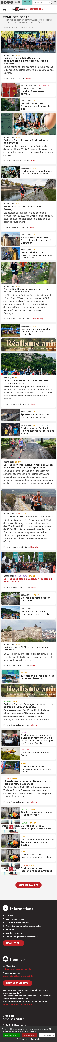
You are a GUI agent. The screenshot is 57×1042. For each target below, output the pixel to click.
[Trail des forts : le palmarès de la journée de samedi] (10, 172)
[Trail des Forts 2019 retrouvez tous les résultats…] (28, 631)
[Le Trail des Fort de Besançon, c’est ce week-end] (10, 104)
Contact (9, 915)
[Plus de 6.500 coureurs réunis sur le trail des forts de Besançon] (28, 273)
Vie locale (45, 425)
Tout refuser (29, 1035)
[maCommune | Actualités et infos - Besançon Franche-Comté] (19, 9)
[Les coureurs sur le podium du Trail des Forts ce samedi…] (28, 364)
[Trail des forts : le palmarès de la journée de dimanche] (28, 124)
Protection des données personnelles (23, 926)
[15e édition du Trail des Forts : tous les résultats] (10, 676)
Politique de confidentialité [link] (29, 1039)
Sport (18, 55)
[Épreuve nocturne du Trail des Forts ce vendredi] (10, 415)
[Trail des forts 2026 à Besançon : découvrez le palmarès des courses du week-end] (28, 42)
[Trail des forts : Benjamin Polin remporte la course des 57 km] (10, 429)
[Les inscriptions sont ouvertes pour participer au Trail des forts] (10, 253)
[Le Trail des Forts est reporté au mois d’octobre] (10, 612)
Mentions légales (14, 933)
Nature (7, 701)
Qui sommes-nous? (15, 919)
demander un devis (17, 983)
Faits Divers (44, 86)
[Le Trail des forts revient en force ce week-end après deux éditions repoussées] (28, 448)
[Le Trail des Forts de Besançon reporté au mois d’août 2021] (28, 562)
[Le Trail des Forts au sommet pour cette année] (10, 826)
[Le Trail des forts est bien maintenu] (10, 598)
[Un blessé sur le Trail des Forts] (10, 753)
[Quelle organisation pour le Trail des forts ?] (10, 813)
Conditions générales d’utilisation (22, 937)
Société (25, 732)
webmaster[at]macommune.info (18, 1004)
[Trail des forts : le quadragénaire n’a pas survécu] (10, 89)
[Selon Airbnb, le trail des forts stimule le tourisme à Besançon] (10, 238)
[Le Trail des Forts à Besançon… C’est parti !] (28, 500)
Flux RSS (10, 929)
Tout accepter (11, 1035)
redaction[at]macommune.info (17, 969)
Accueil (6, 27)
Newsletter (13, 943)
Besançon (8, 55)
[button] (50, 2)
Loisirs (18, 514)
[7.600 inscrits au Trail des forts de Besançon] (28, 190)
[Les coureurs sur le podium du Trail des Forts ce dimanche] (10, 330)
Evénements (21, 576)
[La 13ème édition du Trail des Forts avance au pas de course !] (10, 840)
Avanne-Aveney (28, 86)
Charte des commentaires (18, 922)
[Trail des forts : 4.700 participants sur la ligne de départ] (10, 767)
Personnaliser (47, 1035)
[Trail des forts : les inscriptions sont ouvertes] (10, 855)
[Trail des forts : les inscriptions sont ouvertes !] (10, 869)
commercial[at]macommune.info (18, 976)
